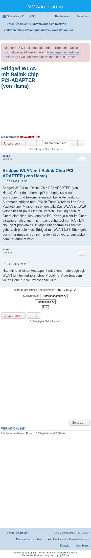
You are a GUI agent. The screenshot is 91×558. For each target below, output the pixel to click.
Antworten (12, 143)
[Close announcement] (85, 47)
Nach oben (87, 243)
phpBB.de (63, 555)
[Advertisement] (45, 112)
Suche (74, 143)
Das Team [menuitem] (82, 545)
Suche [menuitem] (86, 37)
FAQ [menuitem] (32, 16)
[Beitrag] (4, 181)
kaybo (6, 155)
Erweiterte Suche (81, 143)
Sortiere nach (31, 295)
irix (38, 136)
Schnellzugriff (15, 16)
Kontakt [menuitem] (65, 545)
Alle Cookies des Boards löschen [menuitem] (68, 539)
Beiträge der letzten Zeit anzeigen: (34, 289)
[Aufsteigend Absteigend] (45, 301)
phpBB (32, 552)
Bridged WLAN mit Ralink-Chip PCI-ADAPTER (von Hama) (20, 77)
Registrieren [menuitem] (62, 16)
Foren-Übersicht (18, 532)
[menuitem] (29, 539)
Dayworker (27, 136)
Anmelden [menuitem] (82, 16)
